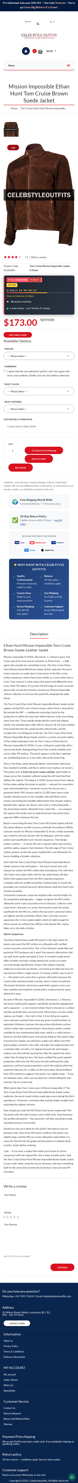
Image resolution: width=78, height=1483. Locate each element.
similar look (26, 813)
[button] (46, 51)
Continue (62, 1267)
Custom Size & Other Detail (18, 419)
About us (8, 1340)
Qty (10, 444)
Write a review (38, 257)
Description (39, 634)
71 (26, 257)
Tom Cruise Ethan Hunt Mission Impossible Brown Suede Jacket (44, 108)
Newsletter (9, 1390)
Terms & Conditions (14, 1351)
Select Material (13, 402)
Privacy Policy (11, 1346)
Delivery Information (14, 1356)
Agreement (11, 366)
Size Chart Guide (17, 335)
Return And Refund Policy (17, 1418)
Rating (7, 1212)
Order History (11, 1379)
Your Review (10, 1224)
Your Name (10, 1194)
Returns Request (12, 1413)
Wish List (8, 1385)
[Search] (38, 24)
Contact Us (9, 1408)
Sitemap (8, 1424)
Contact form (17, 1323)
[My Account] (26, 51)
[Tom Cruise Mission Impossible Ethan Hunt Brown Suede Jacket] (39, 194)
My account (10, 1374)
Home (14, 108)
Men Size (9, 349)
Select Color (12, 384)
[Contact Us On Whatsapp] (72, 1477)
